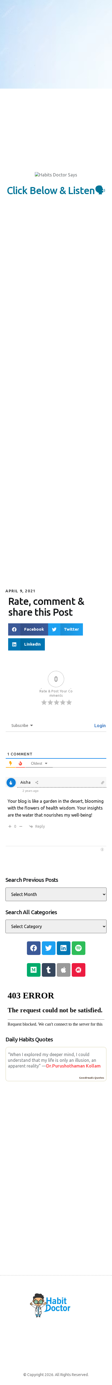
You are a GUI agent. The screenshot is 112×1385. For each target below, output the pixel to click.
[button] (28, 629)
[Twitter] (48, 948)
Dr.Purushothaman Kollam (73, 1065)
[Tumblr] (48, 970)
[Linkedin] (63, 948)
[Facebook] (34, 948)
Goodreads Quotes (91, 1077)
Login (99, 725)
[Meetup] (78, 970)
